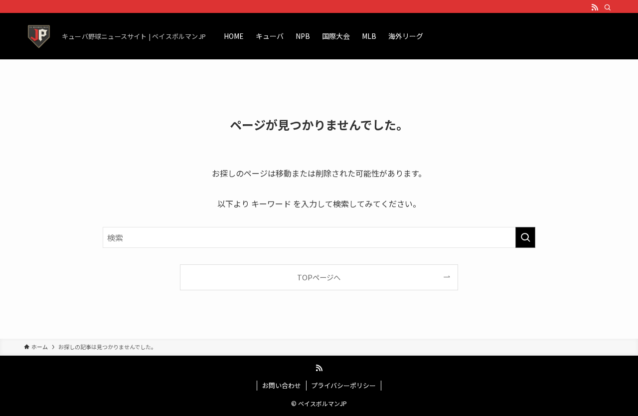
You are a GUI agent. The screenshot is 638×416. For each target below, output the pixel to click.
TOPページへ (318, 277)
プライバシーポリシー (343, 385)
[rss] (594, 7)
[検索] (607, 7)
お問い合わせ (281, 385)
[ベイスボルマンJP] (39, 36)
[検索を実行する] (525, 237)
